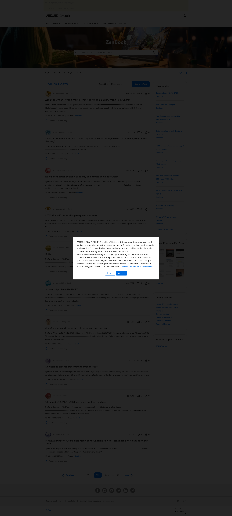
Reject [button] (110, 273)
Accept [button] (121, 273)
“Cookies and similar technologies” (136, 266)
